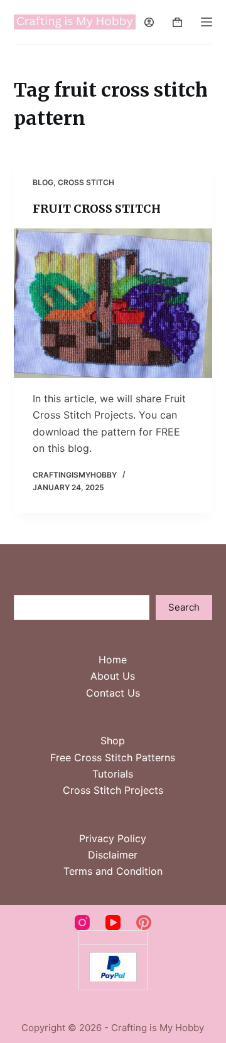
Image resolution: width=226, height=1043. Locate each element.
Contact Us (113, 693)
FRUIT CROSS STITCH (97, 208)
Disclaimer (112, 854)
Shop (112, 740)
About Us (112, 676)
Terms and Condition (113, 871)
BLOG (43, 182)
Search (184, 607)
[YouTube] (113, 922)
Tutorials (112, 774)
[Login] (149, 22)
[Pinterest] (143, 922)
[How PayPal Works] (113, 966)
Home (113, 659)
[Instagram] (82, 922)
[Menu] (206, 22)
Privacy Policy (112, 838)
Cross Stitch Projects (113, 790)
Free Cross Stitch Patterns (112, 757)
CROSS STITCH (86, 182)
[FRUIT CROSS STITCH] (113, 303)
